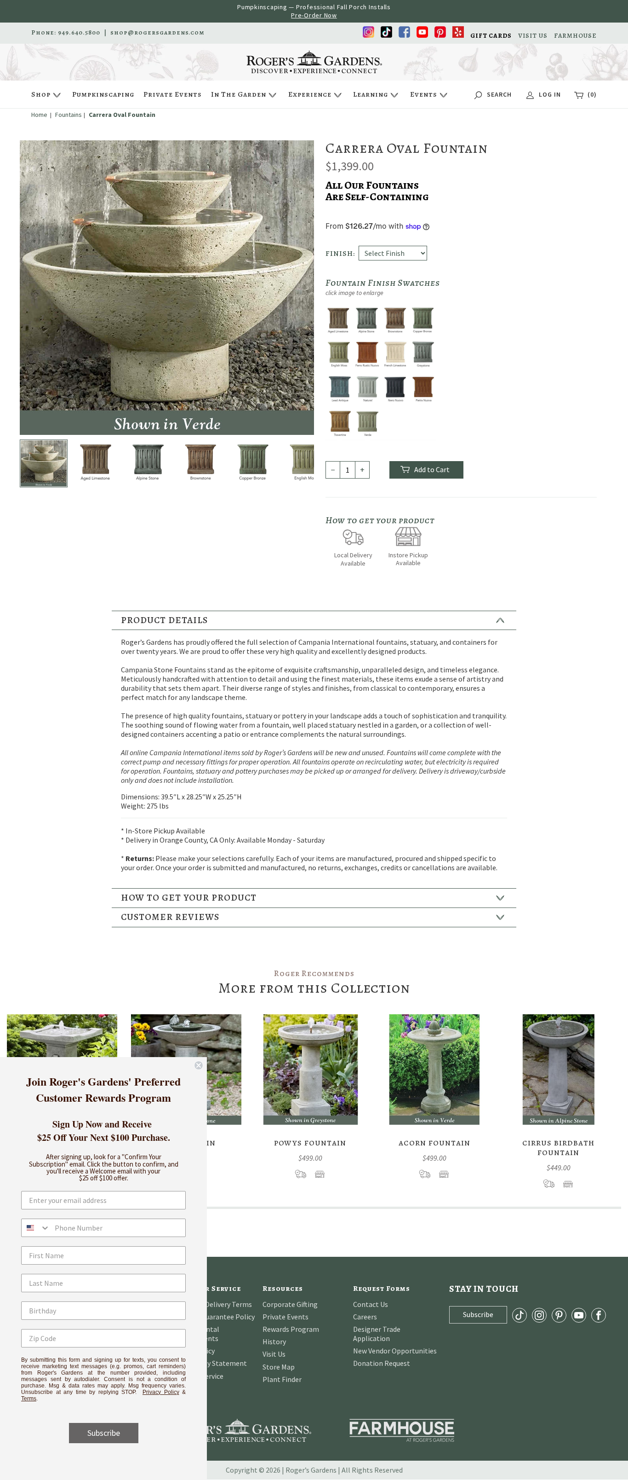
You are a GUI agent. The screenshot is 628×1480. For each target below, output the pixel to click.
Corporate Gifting (290, 1304)
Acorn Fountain (434, 1142)
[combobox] (36, 1228)
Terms (28, 1398)
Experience (309, 94)
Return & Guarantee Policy (213, 1316)
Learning (370, 94)
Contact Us (370, 1304)
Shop (41, 94)
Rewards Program (291, 1329)
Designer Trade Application (376, 1333)
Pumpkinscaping (103, 94)
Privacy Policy (161, 1392)
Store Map (279, 1366)
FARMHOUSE (575, 36)
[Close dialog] (198, 1065)
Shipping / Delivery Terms (211, 1304)
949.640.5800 (79, 32)
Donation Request (381, 1363)
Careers (365, 1316)
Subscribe (103, 1433)
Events (423, 94)
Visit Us (274, 1354)
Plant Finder (282, 1379)
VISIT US (533, 36)
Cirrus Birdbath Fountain (558, 1147)
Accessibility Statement (209, 1363)
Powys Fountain (310, 1142)
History (274, 1341)
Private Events (172, 94)
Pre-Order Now (314, 15)
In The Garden (238, 94)
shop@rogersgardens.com (157, 32)
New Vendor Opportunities (395, 1350)
